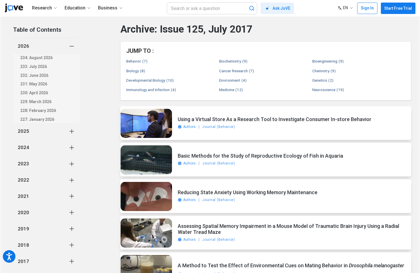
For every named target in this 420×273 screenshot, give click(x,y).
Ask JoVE (281, 8)
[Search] (252, 8)
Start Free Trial (398, 8)
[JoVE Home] (14, 8)
